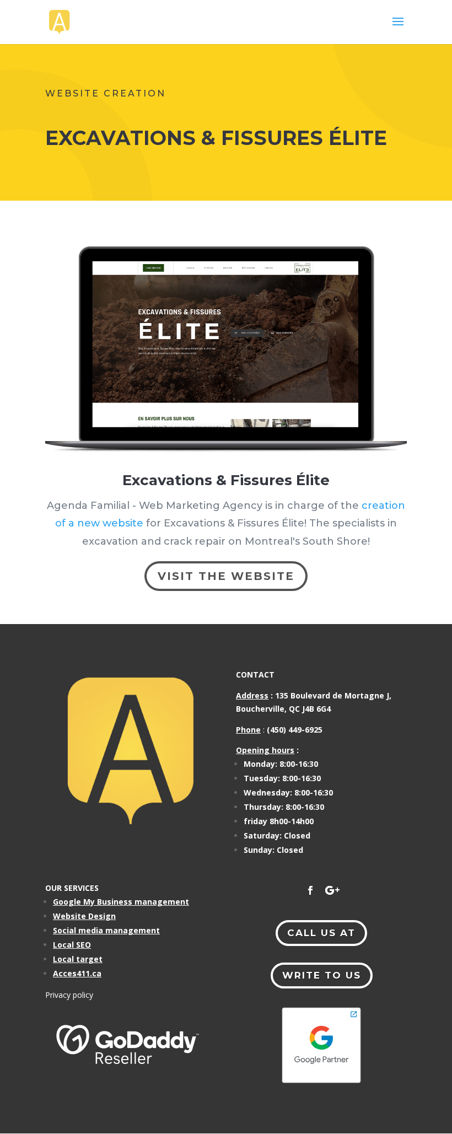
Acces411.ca (77, 973)
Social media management (106, 930)
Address (252, 695)
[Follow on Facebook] (310, 890)
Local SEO (72, 944)
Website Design (84, 916)
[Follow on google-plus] (332, 890)
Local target (78, 959)
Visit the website (226, 576)
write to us (321, 975)
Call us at (321, 932)
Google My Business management (121, 901)
